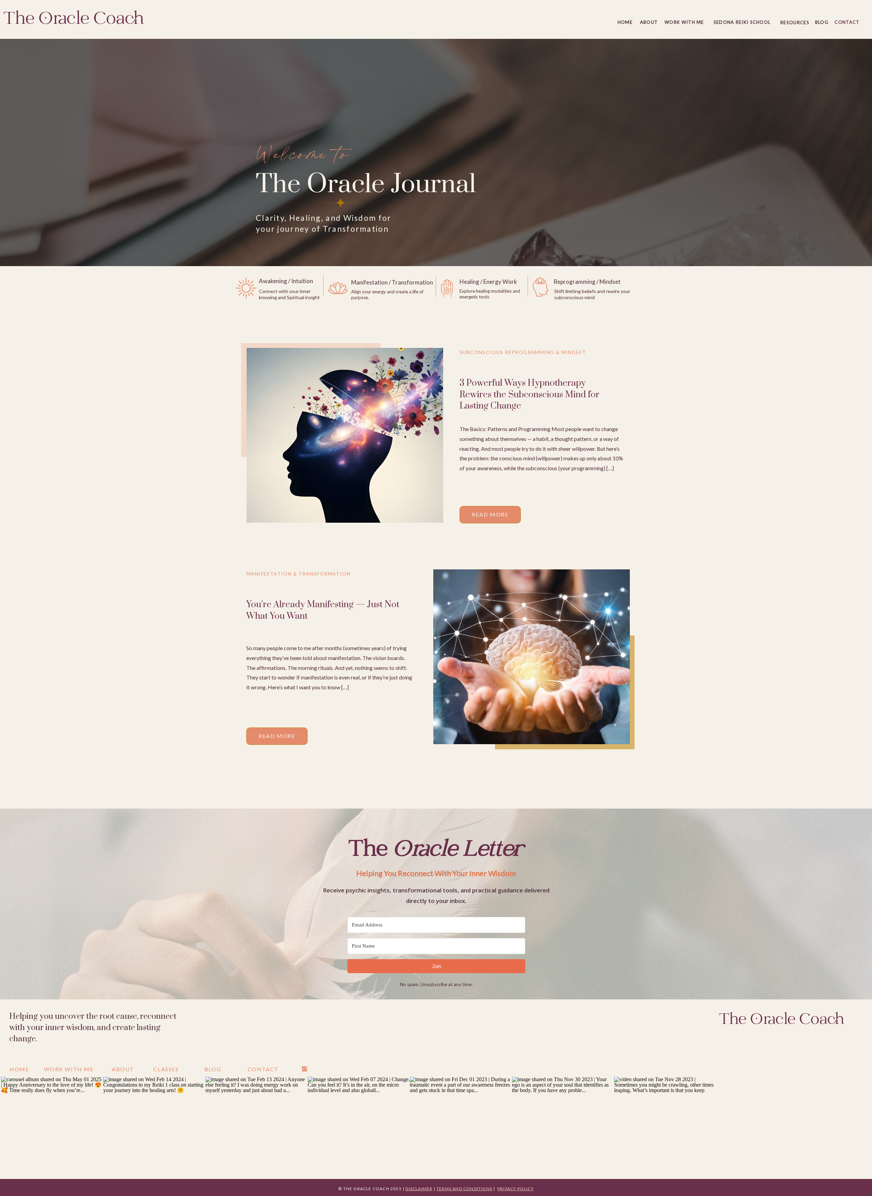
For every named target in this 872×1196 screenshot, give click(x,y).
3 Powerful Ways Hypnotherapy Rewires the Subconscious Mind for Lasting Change (530, 395)
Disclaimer (418, 1188)
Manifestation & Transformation (298, 574)
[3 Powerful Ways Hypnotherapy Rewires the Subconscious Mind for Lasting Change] (345, 435)
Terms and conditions (464, 1188)
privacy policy (515, 1188)
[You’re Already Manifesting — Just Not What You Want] (531, 656)
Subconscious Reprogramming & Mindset (523, 352)
